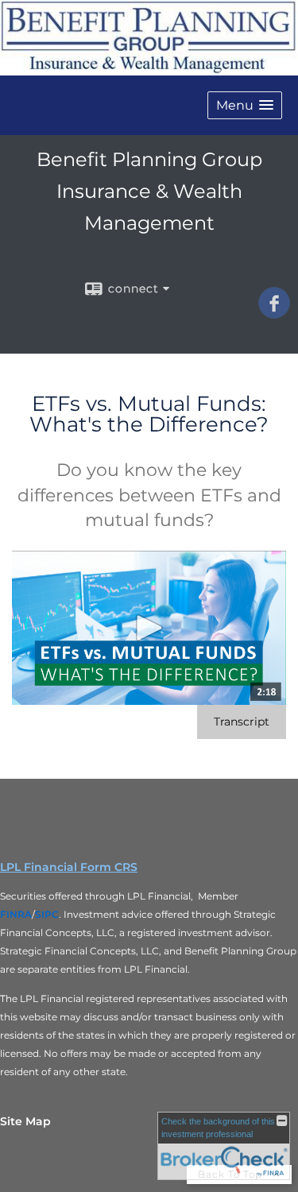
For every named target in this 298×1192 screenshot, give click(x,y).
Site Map (25, 1121)
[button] (244, 105)
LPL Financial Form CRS (68, 867)
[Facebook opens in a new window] (274, 313)
